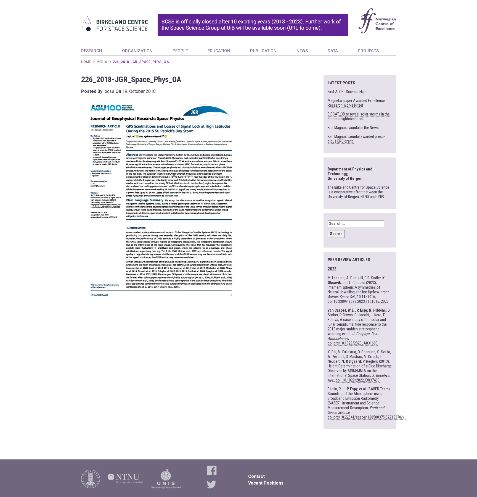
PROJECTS (368, 50)
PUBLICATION (263, 50)
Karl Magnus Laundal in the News (353, 127)
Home (86, 62)
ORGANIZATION (137, 50)
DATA (333, 50)
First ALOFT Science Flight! (348, 92)
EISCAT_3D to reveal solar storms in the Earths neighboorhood (359, 116)
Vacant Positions (265, 483)
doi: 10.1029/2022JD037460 (358, 380)
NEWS (302, 50)
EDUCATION (219, 50)
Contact (256, 476)
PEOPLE (180, 50)
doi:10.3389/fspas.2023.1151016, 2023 (358, 301)
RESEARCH (91, 50)
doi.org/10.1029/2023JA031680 (353, 343)
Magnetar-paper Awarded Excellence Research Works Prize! (356, 102)
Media (102, 62)
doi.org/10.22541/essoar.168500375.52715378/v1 (367, 417)
